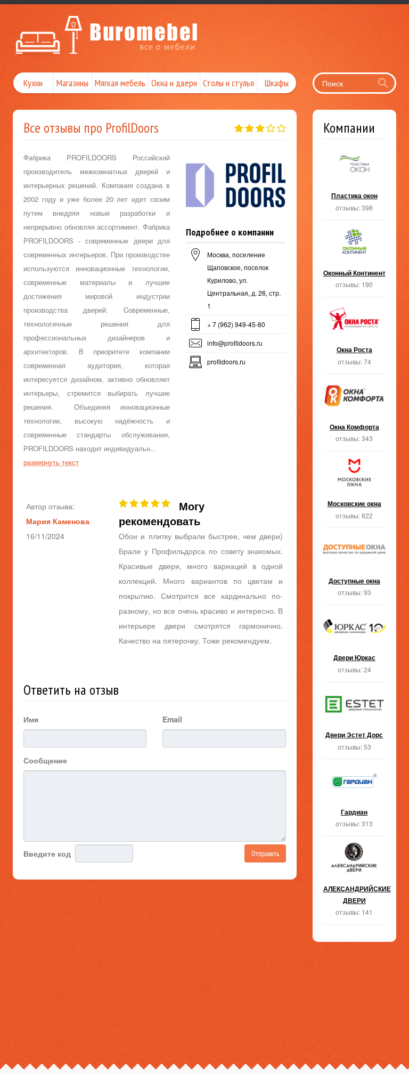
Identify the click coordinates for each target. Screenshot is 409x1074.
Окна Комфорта (354, 415)
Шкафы (277, 83)
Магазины (72, 83)
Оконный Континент (354, 261)
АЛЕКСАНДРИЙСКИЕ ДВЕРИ (354, 883)
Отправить (265, 853)
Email (172, 719)
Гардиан (354, 801)
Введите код (47, 853)
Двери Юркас (354, 647)
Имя (30, 719)
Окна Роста (354, 339)
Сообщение (45, 760)
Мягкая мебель (120, 83)
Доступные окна (354, 569)
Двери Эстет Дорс (354, 724)
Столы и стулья (228, 83)
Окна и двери (174, 83)
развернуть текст (51, 462)
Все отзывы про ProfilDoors (91, 127)
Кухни (33, 83)
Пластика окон (354, 185)
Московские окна (354, 493)
